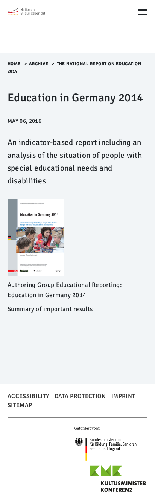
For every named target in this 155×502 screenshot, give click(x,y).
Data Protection (80, 396)
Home (14, 64)
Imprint (123, 396)
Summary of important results (50, 309)
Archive (39, 64)
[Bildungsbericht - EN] (39, 26)
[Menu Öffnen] (142, 12)
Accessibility (28, 396)
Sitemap (20, 405)
